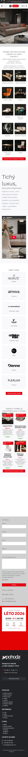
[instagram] (4, 0)
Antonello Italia (14, 311)
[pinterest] (4, 2)
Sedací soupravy (7, 83)
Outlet (20, 153)
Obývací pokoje (20, 83)
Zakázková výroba (7, 153)
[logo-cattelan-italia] (14, 333)
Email (3, 540)
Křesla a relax (7, 100)
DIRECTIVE (17, 751)
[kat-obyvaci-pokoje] (20, 70)
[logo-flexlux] (14, 378)
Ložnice (7, 117)
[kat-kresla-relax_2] (7, 87)
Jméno (4, 523)
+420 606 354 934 (21, 1)
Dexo (14, 355)
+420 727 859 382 (11, 1)
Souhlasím (5, 579)
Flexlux (14, 385)
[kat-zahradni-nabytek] (20, 123)
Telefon (4, 548)
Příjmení (4, 531)
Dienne (14, 370)
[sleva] (14, 607)
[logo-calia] (14, 319)
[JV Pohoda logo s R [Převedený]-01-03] (4, 5)
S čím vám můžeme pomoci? (9, 557)
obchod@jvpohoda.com (16, 2)
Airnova (14, 296)
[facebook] (1, 0)
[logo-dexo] (14, 348)
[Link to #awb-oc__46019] (10, 6)
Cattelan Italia (14, 340)
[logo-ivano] (14, 304)
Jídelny (20, 100)
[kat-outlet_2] (20, 140)
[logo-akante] (14, 274)
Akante (14, 281)
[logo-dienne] (14, 363)
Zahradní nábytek (20, 136)
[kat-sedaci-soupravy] (7, 70)
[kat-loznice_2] (7, 104)
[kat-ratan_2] (20, 104)
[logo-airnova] (14, 289)
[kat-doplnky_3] (7, 123)
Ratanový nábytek (20, 118)
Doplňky (7, 136)
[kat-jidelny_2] (20, 87)
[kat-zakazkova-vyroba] (7, 140)
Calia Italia (14, 326)
